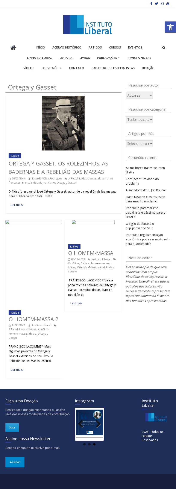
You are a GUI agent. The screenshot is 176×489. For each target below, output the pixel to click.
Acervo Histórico (66, 47)
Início (40, 47)
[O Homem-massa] (93, 222)
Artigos (95, 47)
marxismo (49, 182)
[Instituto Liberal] (13, 48)
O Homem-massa (90, 253)
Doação (148, 68)
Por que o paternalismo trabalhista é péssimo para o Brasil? (145, 212)
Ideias (32, 334)
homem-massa (18, 334)
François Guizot (31, 182)
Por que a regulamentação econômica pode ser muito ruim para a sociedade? (148, 239)
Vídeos (28, 68)
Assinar (15, 462)
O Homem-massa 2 (33, 319)
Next (96, 424)
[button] (170, 27)
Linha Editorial (39, 58)
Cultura (85, 263)
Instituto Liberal (42, 325)
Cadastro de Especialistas (113, 68)
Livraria (65, 58)
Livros (85, 58)
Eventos (135, 47)
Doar (12, 427)
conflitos (43, 329)
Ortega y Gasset (66, 182)
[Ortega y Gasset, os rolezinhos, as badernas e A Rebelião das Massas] (63, 98)
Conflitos (73, 263)
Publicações (107, 58)
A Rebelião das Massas (82, 178)
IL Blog (15, 156)
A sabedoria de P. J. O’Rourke (146, 190)
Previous (82, 424)
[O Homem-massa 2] (33, 222)
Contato (76, 68)
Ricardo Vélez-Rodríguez (47, 178)
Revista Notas (139, 58)
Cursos (115, 47)
